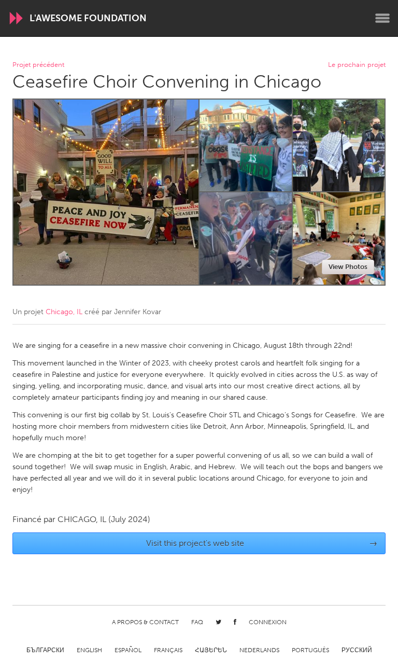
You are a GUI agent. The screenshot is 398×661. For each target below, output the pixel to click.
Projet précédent (38, 65)
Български (45, 650)
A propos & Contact (145, 622)
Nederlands (259, 650)
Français (168, 650)
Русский (357, 650)
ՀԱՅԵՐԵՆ (211, 650)
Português (310, 650)
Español (128, 650)
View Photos (348, 267)
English (89, 650)
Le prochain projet (357, 65)
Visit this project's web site (262, 543)
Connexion (268, 622)
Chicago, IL (64, 311)
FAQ (197, 622)
